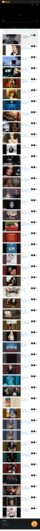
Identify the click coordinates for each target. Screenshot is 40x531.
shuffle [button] (24, 27)
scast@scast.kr (5, 524)
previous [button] (15, 27)
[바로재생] (32, 35)
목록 (7, 30)
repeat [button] (27, 27)
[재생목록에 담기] (34, 35)
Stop (13, 27)
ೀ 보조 (36, 1)
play (18, 27)
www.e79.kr (5, 522)
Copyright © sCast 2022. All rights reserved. (20, 526)
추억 (3, 30)
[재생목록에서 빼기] (37, 35)
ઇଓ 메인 (32, 1)
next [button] (21, 27)
